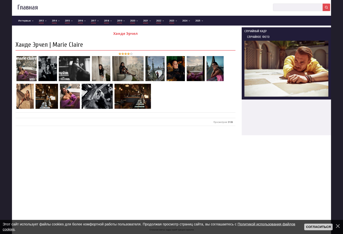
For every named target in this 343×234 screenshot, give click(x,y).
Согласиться (318, 227)
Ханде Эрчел (125, 33)
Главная (27, 7)
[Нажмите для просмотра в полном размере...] (27, 81)
